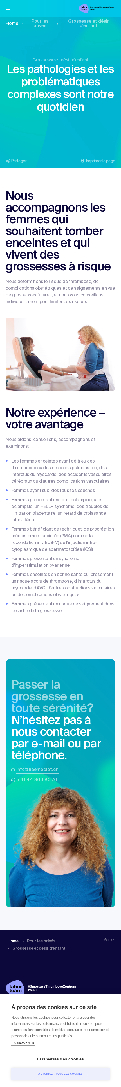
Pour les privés (40, 23)
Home (12, 24)
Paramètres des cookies (60, 1059)
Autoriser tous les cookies (60, 1073)
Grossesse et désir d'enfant (88, 23)
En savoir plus (23, 1043)
